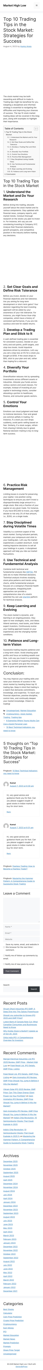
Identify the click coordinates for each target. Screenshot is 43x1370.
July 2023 (7, 1221)
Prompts (7, 1346)
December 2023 (10, 1206)
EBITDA (29, 572)
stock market (26, 714)
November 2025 (10, 1165)
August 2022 (9, 1261)
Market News (9, 1339)
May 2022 (7, 1273)
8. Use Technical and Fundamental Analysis (22, 165)
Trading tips (16, 717)
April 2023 (7, 1232)
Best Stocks (8, 1309)
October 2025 (9, 1169)
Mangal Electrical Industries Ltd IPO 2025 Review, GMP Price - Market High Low (20, 1062)
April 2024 (7, 1198)
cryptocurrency (12, 714)
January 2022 (9, 1287)
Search (6, 985)
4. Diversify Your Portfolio (19, 152)
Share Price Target (11, 1350)
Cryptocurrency (10, 1324)
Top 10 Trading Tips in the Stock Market (19, 133)
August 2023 (9, 1217)
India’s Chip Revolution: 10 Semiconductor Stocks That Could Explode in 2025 (20, 1121)
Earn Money (8, 1328)
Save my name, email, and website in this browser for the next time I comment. (22, 947)
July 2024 (7, 1195)
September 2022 (10, 1258)
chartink (26, 597)
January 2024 (9, 1202)
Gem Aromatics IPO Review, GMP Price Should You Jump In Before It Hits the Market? (21, 1080)
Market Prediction (11, 1343)
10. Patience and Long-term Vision (23, 171)
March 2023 (8, 1235)
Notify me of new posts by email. (20, 964)
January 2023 (9, 1243)
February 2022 (9, 1284)
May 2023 (7, 1228)
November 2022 (10, 1250)
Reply (9, 812)
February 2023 (9, 1239)
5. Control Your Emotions (19, 154)
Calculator (7, 1313)
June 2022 (8, 1269)
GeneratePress (21, 1367)
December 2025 (10, 1161)
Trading (6, 717)
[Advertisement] (21, 73)
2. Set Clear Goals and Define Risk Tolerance (22, 143)
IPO (4, 1332)
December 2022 (10, 1247)
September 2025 (10, 1172)
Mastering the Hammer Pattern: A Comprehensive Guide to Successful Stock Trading (19, 881)
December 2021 (10, 1291)
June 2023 (8, 1224)
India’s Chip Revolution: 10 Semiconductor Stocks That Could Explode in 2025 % (18, 1133)
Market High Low (14, 5)
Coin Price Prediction (12, 1317)
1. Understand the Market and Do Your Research (23, 138)
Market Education (28, 711)
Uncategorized (12, 711)
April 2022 (7, 1276)
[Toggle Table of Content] (34, 129)
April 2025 (7, 1180)
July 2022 (7, 1265)
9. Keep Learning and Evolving (21, 169)
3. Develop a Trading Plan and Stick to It (23, 148)
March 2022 (8, 1280)
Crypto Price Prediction (13, 1320)
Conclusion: (11, 174)
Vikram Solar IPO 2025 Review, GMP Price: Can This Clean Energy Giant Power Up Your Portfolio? (19, 1092)
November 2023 (10, 1210)
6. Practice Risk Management (20, 157)
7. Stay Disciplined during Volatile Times (22, 160)
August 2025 (9, 1176)
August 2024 (9, 1191)
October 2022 (9, 1254)
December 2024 (10, 1184)
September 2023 (10, 1213)
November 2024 (10, 1187)
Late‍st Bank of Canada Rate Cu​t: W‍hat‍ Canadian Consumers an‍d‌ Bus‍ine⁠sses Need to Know (20, 1024)
